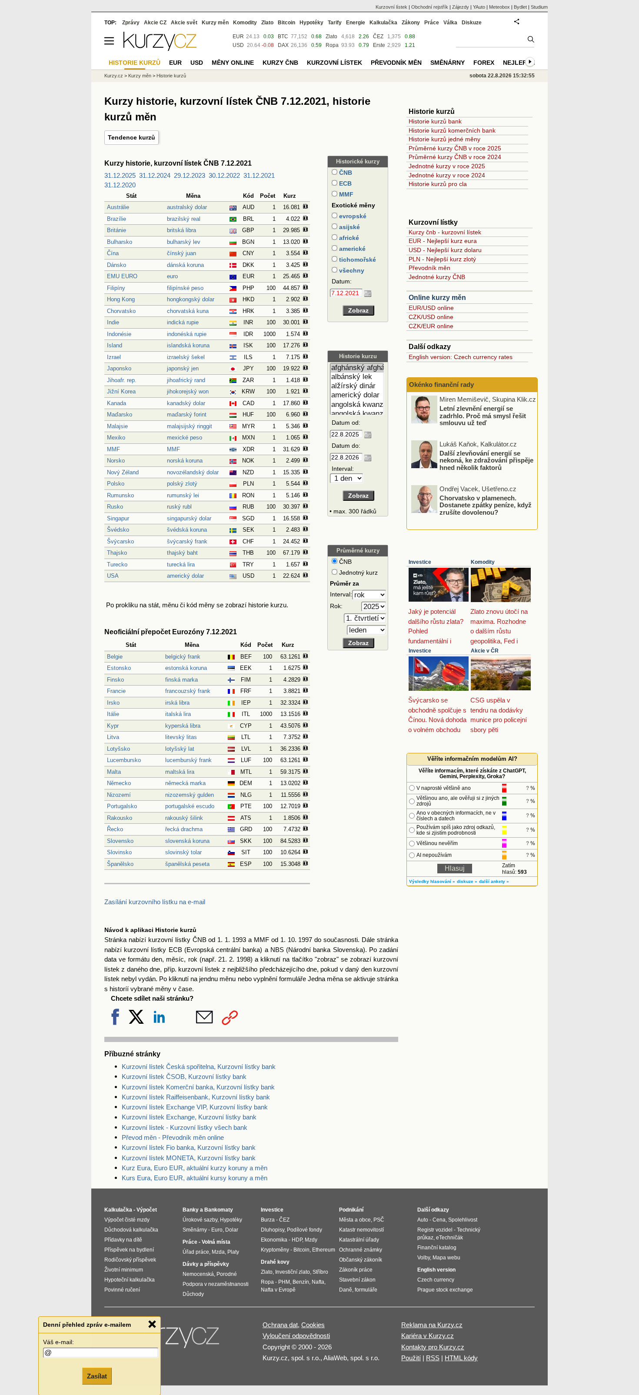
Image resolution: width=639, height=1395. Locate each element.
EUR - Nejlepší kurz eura (443, 240)
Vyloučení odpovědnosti (296, 1335)
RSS (432, 1358)
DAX (283, 45)
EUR (238, 36)
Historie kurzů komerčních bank (452, 130)
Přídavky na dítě (123, 1240)
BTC (283, 36)
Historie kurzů (171, 75)
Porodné (226, 1274)
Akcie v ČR (485, 651)
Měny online (233, 62)
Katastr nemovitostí (361, 1230)
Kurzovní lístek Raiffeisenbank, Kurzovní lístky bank (196, 1097)
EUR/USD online (431, 307)
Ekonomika (274, 1240)
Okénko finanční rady (441, 384)
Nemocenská (198, 1274)
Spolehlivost (462, 1220)
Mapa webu (446, 1258)
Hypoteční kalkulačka (129, 1280)
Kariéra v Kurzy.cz (427, 1335)
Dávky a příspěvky (206, 1264)
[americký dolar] (357, 395)
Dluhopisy (272, 1230)
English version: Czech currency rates (461, 356)
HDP (297, 1240)
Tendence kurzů (131, 137)
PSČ (378, 1220)
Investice (420, 562)
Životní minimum (123, 1270)
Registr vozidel (435, 1230)
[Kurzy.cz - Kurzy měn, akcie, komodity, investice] (159, 48)
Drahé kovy (275, 1262)
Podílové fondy (304, 1230)
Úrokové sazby (200, 1220)
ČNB (344, 172)
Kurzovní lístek (391, 7)
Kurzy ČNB (280, 62)
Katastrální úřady (359, 1240)
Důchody (193, 1294)
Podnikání (351, 1210)
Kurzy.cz (113, 75)
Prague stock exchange (445, 1290)
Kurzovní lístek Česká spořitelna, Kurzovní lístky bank (199, 1066)
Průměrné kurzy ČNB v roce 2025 (455, 148)
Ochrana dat (280, 1324)
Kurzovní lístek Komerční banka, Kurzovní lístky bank (198, 1087)
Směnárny (447, 62)
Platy (233, 1252)
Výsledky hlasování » (432, 881)
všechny (350, 270)
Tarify (335, 23)
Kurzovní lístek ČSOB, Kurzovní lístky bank (184, 1076)
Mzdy (311, 1240)
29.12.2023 (189, 175)
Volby (423, 1258)
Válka (450, 23)
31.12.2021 (259, 175)
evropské (351, 216)
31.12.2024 (154, 175)
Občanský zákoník (360, 1260)
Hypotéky (311, 23)
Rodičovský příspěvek (130, 1260)
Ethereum (323, 1250)
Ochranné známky (360, 1250)
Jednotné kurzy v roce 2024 (447, 175)
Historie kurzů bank (435, 121)
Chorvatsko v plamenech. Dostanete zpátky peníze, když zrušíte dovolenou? (485, 505)
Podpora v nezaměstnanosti (216, 1284)
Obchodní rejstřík (429, 7)
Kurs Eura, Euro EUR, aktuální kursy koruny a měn (194, 1178)
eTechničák (449, 1238)
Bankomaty (218, 1210)
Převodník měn (429, 267)
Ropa (332, 45)
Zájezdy (460, 7)
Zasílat (97, 1376)
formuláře (366, 1290)
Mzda (218, 1252)
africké (348, 237)
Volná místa (216, 1242)
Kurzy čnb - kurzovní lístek (445, 232)
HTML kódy (461, 1358)
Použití (411, 1358)
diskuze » (467, 881)
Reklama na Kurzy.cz (432, 1324)
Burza (268, 1220)
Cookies (313, 1324)
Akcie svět (184, 23)
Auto (422, 1220)
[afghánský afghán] (357, 368)
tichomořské (356, 259)
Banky (191, 1210)
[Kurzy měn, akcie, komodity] (175, 1340)
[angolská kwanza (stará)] (357, 414)
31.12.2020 (120, 185)
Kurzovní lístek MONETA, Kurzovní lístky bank (189, 1158)
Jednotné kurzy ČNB (437, 276)
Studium (539, 7)
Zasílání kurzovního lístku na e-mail (154, 902)
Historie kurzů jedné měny (444, 139)
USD (238, 45)
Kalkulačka (383, 23)
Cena (439, 1220)
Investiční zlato (292, 1272)
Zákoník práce (356, 1270)
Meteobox (499, 7)
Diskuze (472, 23)
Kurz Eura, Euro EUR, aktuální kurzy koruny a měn (194, 1168)
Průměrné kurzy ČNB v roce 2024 (455, 156)
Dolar (231, 1230)
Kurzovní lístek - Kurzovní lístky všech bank (184, 1127)
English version (436, 1270)
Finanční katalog (436, 1248)
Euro (217, 1230)
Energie (355, 23)
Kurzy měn (215, 23)
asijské (348, 226)
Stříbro (320, 1272)
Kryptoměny (275, 1250)
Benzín (301, 1282)
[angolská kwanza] (357, 405)
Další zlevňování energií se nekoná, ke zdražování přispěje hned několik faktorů (486, 460)
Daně (345, 1290)
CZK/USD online (431, 316)
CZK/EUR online (431, 326)
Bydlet (520, 7)
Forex (483, 62)
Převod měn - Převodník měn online (173, 1137)
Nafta (318, 1282)
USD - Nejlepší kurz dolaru (445, 249)
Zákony (411, 23)
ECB (344, 183)
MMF (345, 194)
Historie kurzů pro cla (438, 183)
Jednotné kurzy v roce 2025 (447, 166)
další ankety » (494, 881)
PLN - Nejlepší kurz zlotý (442, 259)
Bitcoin (286, 23)
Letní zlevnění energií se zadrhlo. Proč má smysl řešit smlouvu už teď (482, 415)
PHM (284, 1282)
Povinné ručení (122, 1290)
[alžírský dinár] (357, 386)
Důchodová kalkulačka (131, 1230)
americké (351, 248)
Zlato (331, 36)
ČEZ (378, 36)
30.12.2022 (224, 175)
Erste (379, 45)
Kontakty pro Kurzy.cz (432, 1347)
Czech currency (435, 1280)
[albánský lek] (357, 377)
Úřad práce (196, 1252)
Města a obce (355, 1220)
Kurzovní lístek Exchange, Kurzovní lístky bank (189, 1117)
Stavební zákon (357, 1280)
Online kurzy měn (437, 297)
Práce (431, 23)
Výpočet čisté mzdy (127, 1220)
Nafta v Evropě (278, 1290)
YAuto (479, 7)
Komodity (483, 562)
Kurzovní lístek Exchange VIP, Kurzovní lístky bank (195, 1107)
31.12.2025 (120, 175)
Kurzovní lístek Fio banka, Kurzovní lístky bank (189, 1147)
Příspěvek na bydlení (129, 1250)
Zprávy (131, 23)
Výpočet (146, 1210)
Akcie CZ (155, 23)
